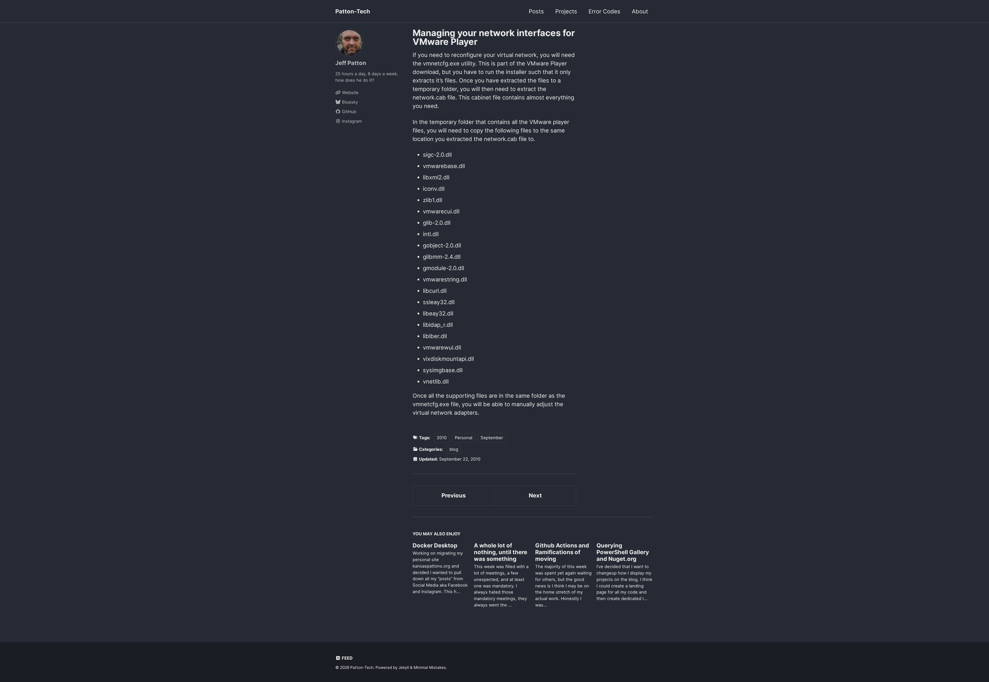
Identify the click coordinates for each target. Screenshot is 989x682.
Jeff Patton (350, 63)
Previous (453, 495)
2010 (442, 437)
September (492, 437)
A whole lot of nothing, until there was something (500, 552)
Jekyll (403, 667)
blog (453, 449)
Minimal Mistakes (430, 667)
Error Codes (604, 11)
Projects (566, 11)
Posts (536, 11)
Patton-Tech (352, 11)
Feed (347, 658)
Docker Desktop (435, 545)
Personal (463, 437)
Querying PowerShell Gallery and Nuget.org (622, 552)
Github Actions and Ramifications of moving (562, 552)
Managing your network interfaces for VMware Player (494, 37)
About (640, 11)
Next (535, 495)
